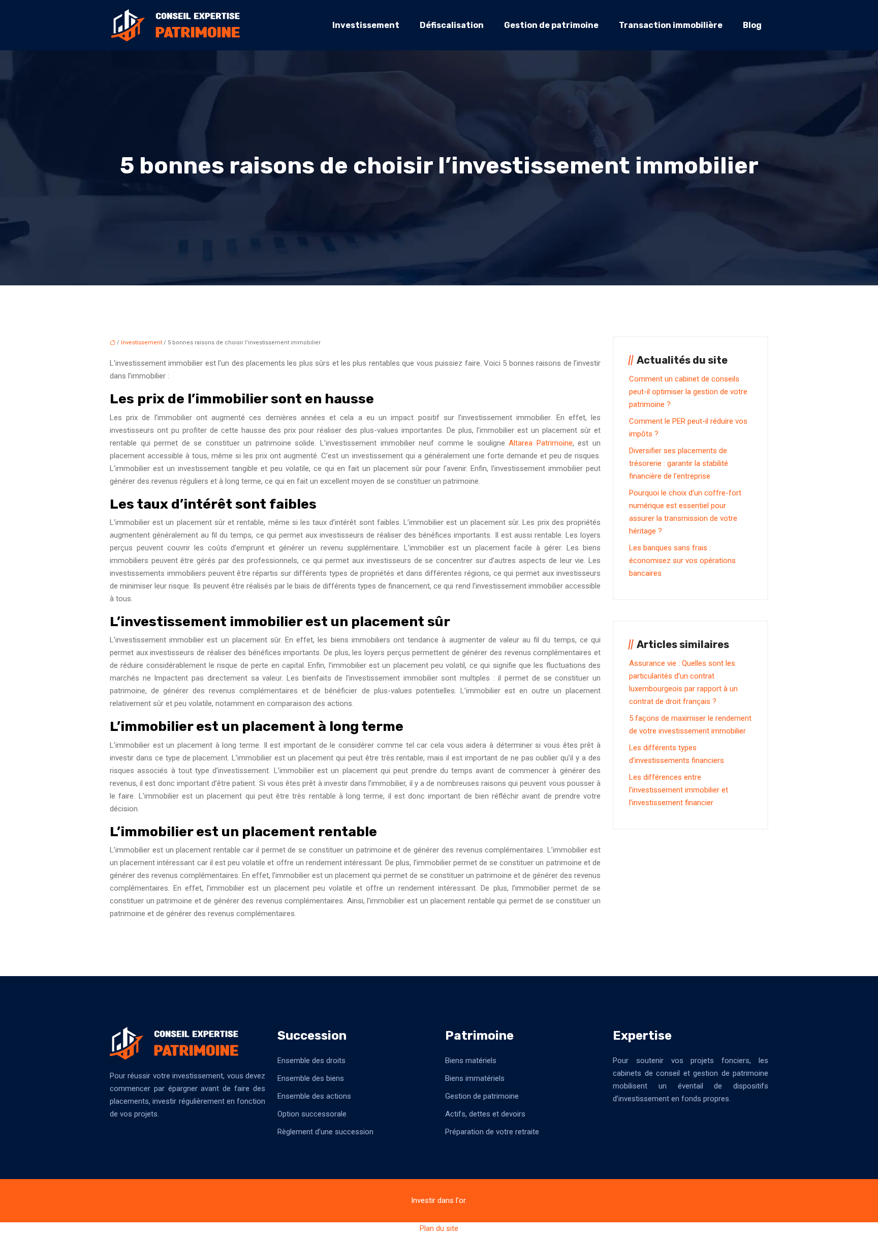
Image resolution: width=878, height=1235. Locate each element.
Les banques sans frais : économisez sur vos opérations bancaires (682, 560)
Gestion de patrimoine (551, 25)
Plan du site (439, 1228)
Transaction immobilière (671, 25)
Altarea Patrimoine (541, 443)
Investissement (365, 25)
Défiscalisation (452, 25)
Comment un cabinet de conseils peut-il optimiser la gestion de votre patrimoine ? (688, 391)
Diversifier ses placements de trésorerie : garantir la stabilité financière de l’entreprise (678, 463)
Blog (752, 25)
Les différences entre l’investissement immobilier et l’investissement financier (678, 790)
